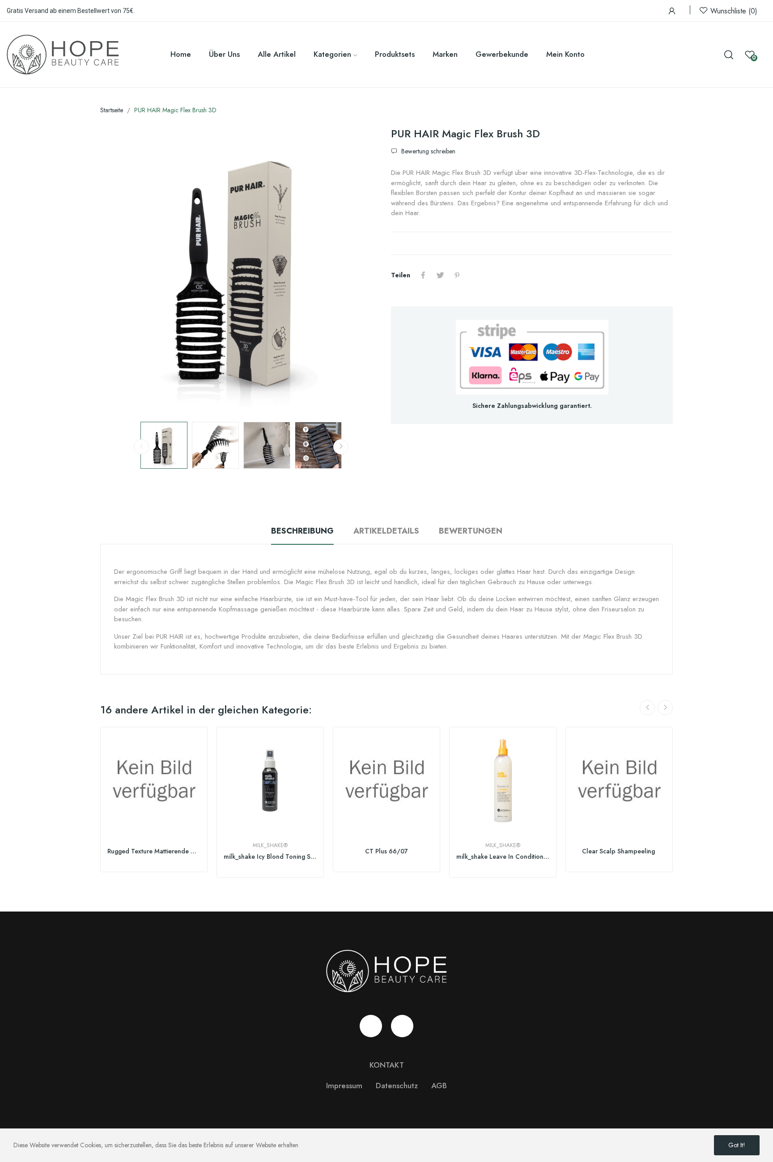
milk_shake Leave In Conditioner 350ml (502, 856)
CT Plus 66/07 (386, 851)
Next (361, 270)
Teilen (423, 275)
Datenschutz (397, 1085)
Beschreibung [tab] (302, 531)
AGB (439, 1085)
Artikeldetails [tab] (386, 531)
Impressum (344, 1085)
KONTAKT (387, 1065)
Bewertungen (470, 531)
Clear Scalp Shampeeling (619, 851)
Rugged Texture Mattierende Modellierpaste (153, 851)
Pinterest (457, 275)
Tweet (440, 275)
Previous (121, 270)
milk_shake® (270, 845)
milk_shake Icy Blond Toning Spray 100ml (270, 856)
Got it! (736, 1145)
